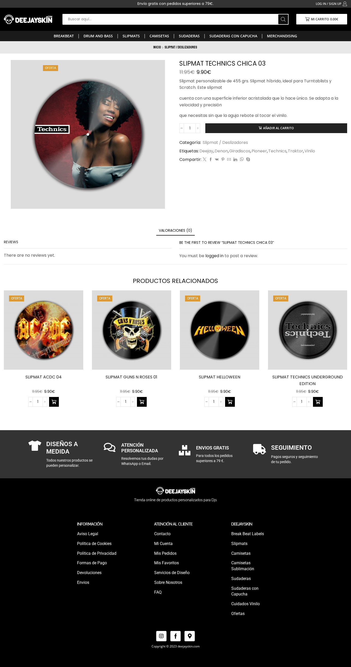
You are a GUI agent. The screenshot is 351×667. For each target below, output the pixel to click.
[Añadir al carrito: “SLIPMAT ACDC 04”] (54, 402)
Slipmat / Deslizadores (180, 47)
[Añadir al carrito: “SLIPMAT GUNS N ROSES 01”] (142, 402)
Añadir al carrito (278, 128)
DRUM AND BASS (98, 35)
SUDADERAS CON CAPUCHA (233, 35)
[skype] (247, 159)
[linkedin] (235, 159)
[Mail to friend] (229, 159)
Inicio (157, 47)
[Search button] (283, 19)
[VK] (217, 159)
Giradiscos (239, 151)
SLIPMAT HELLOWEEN (219, 377)
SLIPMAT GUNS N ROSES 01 (131, 377)
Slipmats (131, 35)
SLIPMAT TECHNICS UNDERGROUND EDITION (307, 380)
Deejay (206, 151)
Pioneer (259, 151)
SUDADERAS (189, 35)
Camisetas (159, 35)
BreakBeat (64, 35)
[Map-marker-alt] (189, 636)
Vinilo (309, 151)
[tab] (175, 231)
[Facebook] (211, 159)
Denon (221, 151)
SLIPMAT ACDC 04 (43, 377)
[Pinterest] (223, 159)
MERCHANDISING (282, 35)
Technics (277, 151)
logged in (214, 256)
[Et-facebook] (175, 636)
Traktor (295, 151)
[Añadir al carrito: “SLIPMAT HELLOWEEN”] (230, 402)
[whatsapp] (241, 159)
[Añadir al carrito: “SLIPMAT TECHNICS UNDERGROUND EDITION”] (318, 402)
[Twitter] (204, 159)
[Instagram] (161, 636)
